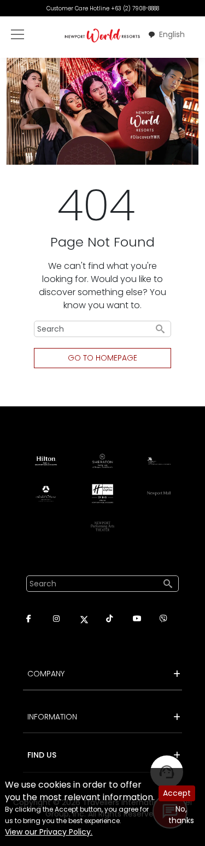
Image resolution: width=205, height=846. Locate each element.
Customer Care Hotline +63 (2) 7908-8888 (102, 8)
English (172, 34)
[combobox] (166, 34)
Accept (177, 793)
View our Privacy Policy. (48, 831)
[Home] (103, 35)
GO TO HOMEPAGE (102, 357)
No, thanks (181, 814)
